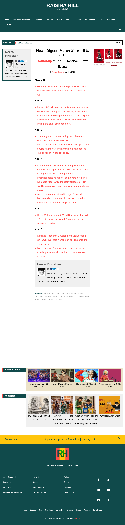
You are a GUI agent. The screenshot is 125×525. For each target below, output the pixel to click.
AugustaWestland (48, 293)
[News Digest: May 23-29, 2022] (62, 375)
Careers (36, 482)
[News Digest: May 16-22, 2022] (86, 375)
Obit (101, 19)
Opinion (50, 19)
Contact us (7, 482)
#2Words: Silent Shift (26, 43)
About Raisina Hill (9, 477)
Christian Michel (67, 293)
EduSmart (111, 19)
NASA (66, 296)
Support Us (68, 487)
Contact (33, 510)
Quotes (66, 482)
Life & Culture (63, 19)
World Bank (58, 299)
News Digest (73, 296)
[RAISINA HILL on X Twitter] (108, 480)
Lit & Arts (77, 19)
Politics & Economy (21, 19)
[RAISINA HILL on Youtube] (108, 490)
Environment (90, 19)
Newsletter (49, 510)
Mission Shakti (57, 296)
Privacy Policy (38, 487)
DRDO (37, 296)
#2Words (8, 24)
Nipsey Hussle (84, 296)
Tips (40, 510)
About (25, 510)
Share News (7, 487)
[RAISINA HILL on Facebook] (98, 480)
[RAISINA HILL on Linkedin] (98, 490)
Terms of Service (39, 492)
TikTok (50, 299)
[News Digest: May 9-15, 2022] (110, 375)
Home (7, 19)
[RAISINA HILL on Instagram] (108, 500)
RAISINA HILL (63, 5)
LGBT (49, 296)
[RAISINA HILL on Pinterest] (98, 500)
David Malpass (79, 293)
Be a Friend (97, 510)
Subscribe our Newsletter (12, 492)
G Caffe (77, 518)
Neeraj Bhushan (58, 72)
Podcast (39, 19)
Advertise (36, 477)
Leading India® (69, 492)
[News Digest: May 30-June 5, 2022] (39, 375)
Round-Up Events (41, 299)
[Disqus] (62, 333)
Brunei (58, 293)
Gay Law (43, 296)
